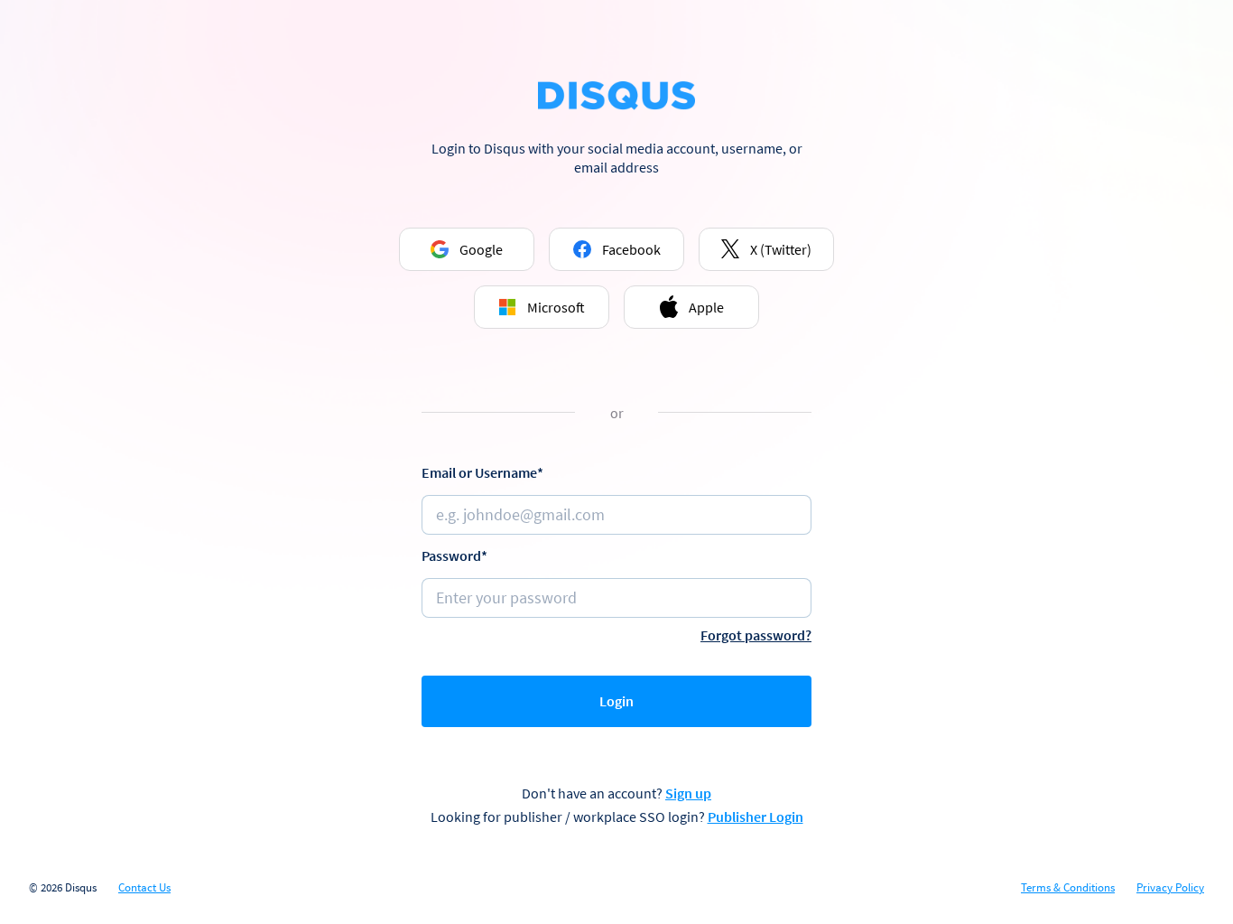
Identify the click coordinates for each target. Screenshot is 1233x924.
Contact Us (144, 888)
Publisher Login (755, 816)
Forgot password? (755, 635)
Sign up (688, 793)
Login (616, 701)
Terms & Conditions (1068, 888)
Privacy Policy (1170, 888)
